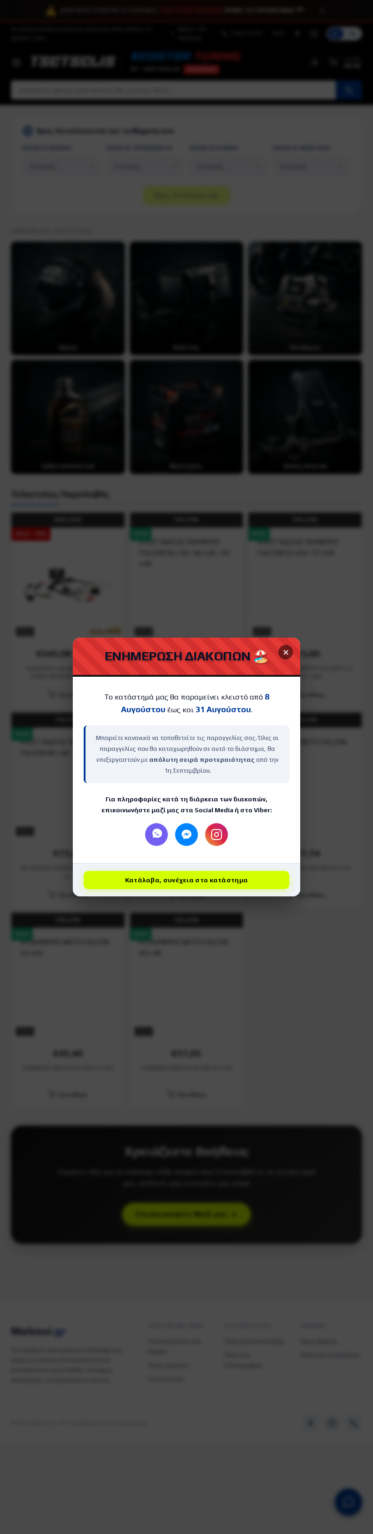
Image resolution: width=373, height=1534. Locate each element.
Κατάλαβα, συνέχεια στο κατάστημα (186, 880)
